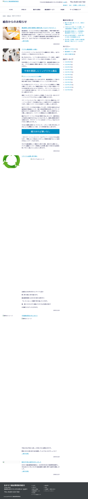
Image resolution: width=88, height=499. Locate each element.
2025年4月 (68, 79)
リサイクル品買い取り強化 (29, 156)
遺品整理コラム (69, 51)
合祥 (64, 2)
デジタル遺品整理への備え (29, 49)
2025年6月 (68, 77)
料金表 (62, 9)
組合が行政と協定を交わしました (31, 462)
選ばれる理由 (36, 9)
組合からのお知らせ (70, 49)
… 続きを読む (25, 41)
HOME (11, 9)
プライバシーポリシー (49, 490)
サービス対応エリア (75, 9)
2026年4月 (68, 64)
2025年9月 (68, 74)
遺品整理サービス (49, 9)
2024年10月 (68, 87)
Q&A (70, 5)
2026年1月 (68, 69)
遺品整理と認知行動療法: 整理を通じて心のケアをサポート (39, 28)
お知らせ (23, 9)
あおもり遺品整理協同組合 (14, 485)
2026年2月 (68, 67)
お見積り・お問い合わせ (79, 5)
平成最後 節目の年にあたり (30, 315)
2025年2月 (68, 82)
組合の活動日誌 (69, 54)
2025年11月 (68, 72)
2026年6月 (68, 62)
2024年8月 (68, 90)
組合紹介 (65, 5)
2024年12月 (68, 84)
